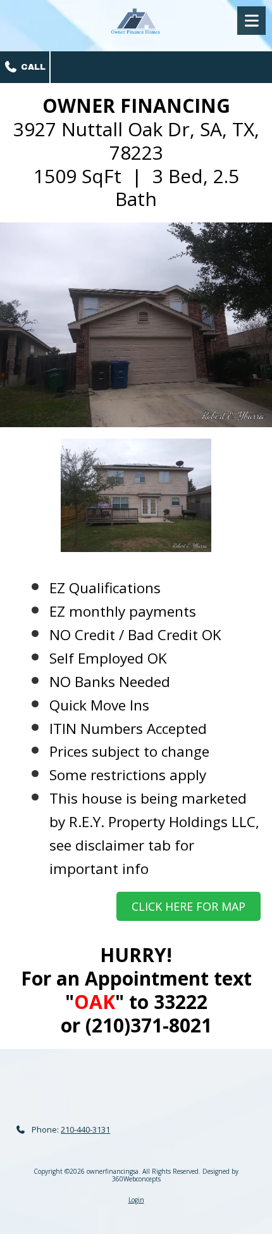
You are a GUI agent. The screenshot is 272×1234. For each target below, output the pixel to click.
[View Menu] (251, 20)
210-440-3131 (85, 1129)
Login (136, 1199)
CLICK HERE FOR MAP (188, 906)
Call (32, 67)
